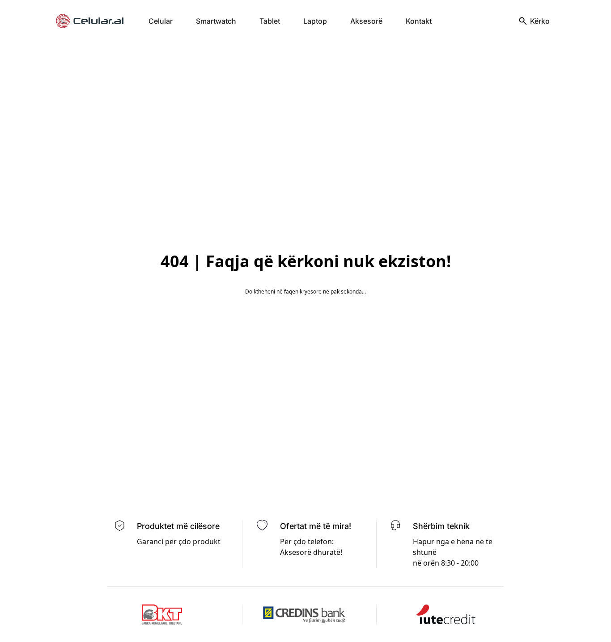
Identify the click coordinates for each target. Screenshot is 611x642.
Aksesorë (366, 21)
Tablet (269, 21)
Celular (161, 21)
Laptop (315, 21)
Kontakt (419, 21)
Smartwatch (216, 21)
